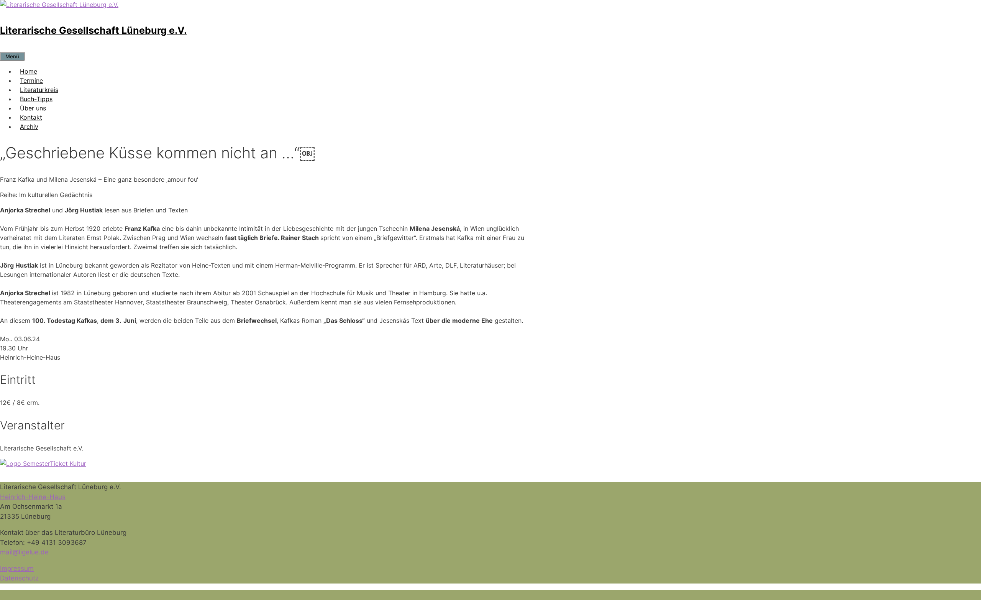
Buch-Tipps (36, 99)
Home (28, 71)
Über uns (33, 108)
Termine (31, 80)
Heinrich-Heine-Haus (33, 497)
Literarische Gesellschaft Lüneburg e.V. (93, 30)
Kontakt (31, 117)
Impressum (17, 568)
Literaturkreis (39, 90)
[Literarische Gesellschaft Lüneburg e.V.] (59, 4)
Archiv (29, 126)
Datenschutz (19, 578)
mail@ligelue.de (24, 552)
